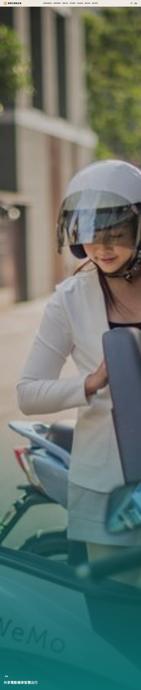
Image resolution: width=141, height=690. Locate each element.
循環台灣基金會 (15, 3)
